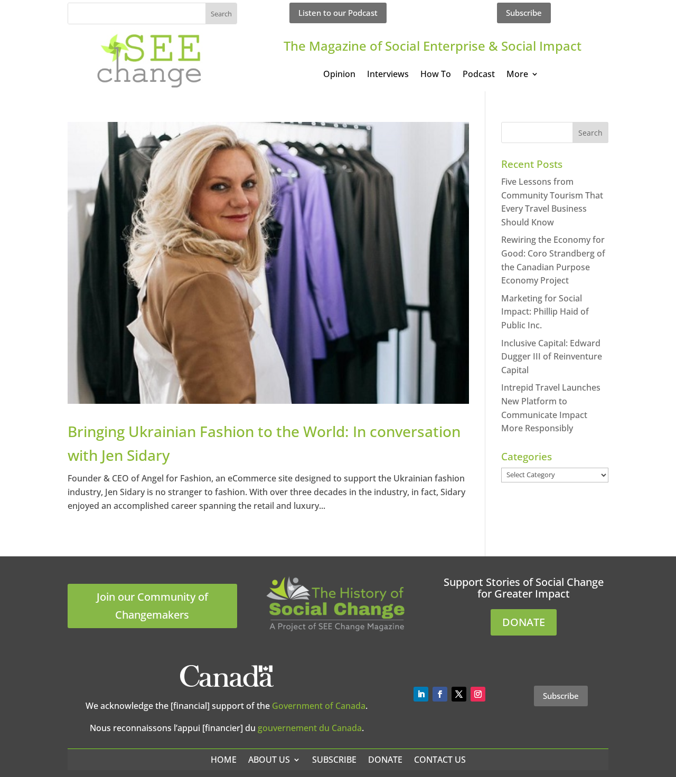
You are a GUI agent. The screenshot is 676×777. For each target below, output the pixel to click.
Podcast (479, 75)
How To (435, 75)
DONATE (523, 622)
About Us (269, 759)
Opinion (339, 75)
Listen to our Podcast (338, 12)
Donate (385, 759)
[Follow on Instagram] (478, 694)
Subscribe (524, 12)
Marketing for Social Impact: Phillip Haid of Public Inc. (545, 311)
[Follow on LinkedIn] (421, 694)
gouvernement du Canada (310, 728)
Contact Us (440, 759)
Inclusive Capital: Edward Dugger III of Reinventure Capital (551, 356)
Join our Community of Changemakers (152, 606)
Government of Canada (318, 706)
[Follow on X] (459, 694)
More (517, 75)
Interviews (388, 75)
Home (224, 759)
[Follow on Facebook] (440, 694)
